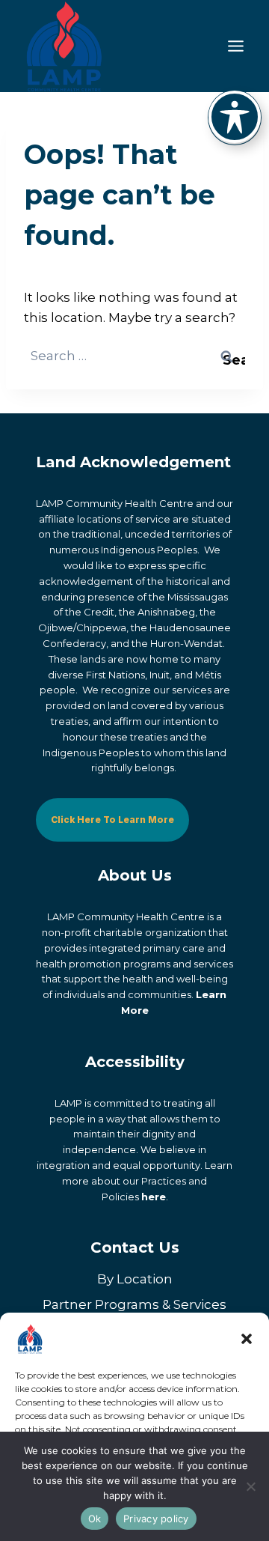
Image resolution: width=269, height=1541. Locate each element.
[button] (246, 1338)
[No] (250, 1486)
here (153, 1197)
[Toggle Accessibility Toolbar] (234, 117)
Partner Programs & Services (134, 1304)
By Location (135, 1278)
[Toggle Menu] (235, 46)
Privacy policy (156, 1519)
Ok (95, 1519)
